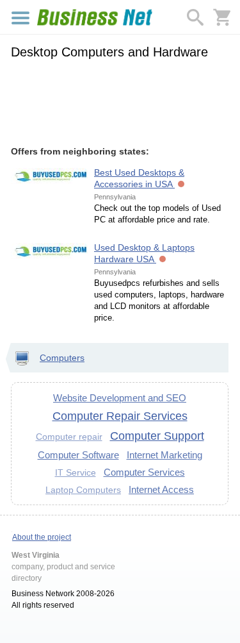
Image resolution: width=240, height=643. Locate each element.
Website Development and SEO (119, 397)
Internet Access (161, 489)
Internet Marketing (164, 454)
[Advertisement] (119, 100)
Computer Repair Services (120, 416)
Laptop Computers (83, 490)
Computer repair (69, 436)
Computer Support (157, 436)
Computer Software (78, 454)
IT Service (75, 472)
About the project (41, 537)
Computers (62, 358)
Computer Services (144, 472)
